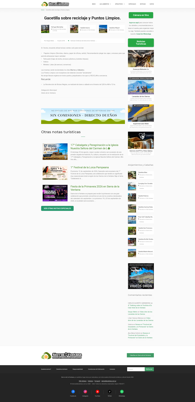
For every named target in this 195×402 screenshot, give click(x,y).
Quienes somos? (46, 369)
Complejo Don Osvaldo (145, 183)
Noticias (143, 4)
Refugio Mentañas (57, 27)
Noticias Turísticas (141, 42)
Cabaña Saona (85, 28)
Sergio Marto (50, 40)
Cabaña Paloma (143, 196)
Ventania (90, 381)
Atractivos (119, 4)
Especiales (132, 4)
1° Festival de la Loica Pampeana (90, 167)
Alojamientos (104, 4)
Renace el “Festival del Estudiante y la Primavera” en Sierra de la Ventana (140, 326)
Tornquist (97, 381)
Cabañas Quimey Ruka (145, 207)
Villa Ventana (82, 381)
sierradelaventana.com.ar (108, 381)
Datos (152, 4)
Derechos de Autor (61, 369)
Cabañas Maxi (142, 172)
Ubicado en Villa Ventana (88, 30)
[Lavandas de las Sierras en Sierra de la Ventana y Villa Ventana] (141, 89)
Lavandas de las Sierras (141, 96)
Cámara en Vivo (141, 15)
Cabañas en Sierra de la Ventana (140, 355)
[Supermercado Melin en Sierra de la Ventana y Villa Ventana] (141, 116)
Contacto (112, 369)
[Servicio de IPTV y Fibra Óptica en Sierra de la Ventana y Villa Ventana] (141, 144)
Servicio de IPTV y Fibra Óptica (141, 151)
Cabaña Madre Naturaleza (146, 251)
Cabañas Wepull (114, 28)
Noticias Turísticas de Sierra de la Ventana (83, 40)
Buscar (150, 369)
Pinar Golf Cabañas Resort (146, 217)
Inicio (94, 4)
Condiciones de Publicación (96, 369)
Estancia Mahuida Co (141, 69)
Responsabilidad (78, 369)
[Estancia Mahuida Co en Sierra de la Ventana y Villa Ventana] (141, 62)
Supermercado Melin (141, 124)
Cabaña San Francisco (145, 228)
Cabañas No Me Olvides (145, 239)
